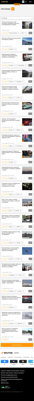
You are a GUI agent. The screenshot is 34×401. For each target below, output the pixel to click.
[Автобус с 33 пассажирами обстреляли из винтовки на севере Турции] (27, 122)
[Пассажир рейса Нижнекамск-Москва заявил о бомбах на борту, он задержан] (27, 73)
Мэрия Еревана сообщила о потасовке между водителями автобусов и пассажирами (9, 56)
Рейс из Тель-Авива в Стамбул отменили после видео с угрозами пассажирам (11, 201)
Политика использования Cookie (9, 377)
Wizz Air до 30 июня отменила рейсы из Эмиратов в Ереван (11, 38)
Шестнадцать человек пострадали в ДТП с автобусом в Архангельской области (11, 217)
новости (3, 357)
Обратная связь (5, 383)
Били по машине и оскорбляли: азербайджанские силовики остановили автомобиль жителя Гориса (10, 330)
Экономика (18, 357)
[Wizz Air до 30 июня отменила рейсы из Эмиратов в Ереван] (27, 41)
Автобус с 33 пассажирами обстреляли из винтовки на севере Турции (11, 120)
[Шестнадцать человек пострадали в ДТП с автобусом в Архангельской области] (27, 218)
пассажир (19, 81)
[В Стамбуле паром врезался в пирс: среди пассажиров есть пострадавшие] (27, 235)
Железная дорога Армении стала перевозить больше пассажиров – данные (10, 104)
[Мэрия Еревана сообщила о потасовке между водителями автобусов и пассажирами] (27, 57)
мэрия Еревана (21, 65)
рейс (10, 210)
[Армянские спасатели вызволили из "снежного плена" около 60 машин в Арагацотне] (27, 315)
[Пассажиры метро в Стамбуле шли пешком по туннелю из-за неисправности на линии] (27, 186)
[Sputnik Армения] (5, 2)
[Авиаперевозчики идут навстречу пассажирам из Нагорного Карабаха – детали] (27, 170)
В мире (10, 129)
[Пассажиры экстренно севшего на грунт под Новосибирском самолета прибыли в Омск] (27, 138)
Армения (11, 49)
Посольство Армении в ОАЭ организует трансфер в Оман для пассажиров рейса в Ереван (10, 23)
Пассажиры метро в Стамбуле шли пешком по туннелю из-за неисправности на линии (11, 185)
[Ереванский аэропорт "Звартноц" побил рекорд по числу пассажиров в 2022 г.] (27, 154)
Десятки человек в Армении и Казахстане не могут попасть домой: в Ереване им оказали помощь (11, 298)
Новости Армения (13, 33)
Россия (10, 81)
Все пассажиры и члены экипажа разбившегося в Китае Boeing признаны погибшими (10, 249)
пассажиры (5, 9)
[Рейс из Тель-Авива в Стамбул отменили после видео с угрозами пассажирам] (27, 202)
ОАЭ (23, 33)
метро (18, 194)
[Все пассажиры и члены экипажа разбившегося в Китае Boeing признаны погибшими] (27, 251)
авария (10, 226)
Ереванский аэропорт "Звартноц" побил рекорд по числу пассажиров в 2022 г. (11, 152)
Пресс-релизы (9, 373)
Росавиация (12, 275)
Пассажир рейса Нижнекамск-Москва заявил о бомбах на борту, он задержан (11, 72)
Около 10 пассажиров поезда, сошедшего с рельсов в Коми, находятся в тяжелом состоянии (10, 88)
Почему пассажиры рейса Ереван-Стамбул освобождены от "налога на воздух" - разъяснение (11, 282)
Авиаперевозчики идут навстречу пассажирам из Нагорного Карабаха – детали (11, 169)
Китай (18, 258)
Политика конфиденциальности (9, 375)
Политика (26, 357)
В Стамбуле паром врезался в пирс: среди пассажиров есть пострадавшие (11, 233)
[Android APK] (5, 387)
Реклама (3, 373)
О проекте (3, 370)
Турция (10, 194)
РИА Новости (19, 146)
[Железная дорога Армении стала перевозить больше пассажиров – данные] (27, 106)
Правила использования (13, 370)
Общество (11, 291)
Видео (10, 146)
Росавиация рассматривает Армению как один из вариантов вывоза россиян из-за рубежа (11, 265)
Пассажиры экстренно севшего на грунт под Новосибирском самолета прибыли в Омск (11, 136)
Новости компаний (19, 373)
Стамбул (19, 242)
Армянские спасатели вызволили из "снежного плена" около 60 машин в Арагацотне (11, 314)
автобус (18, 129)
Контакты (22, 370)
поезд (18, 97)
